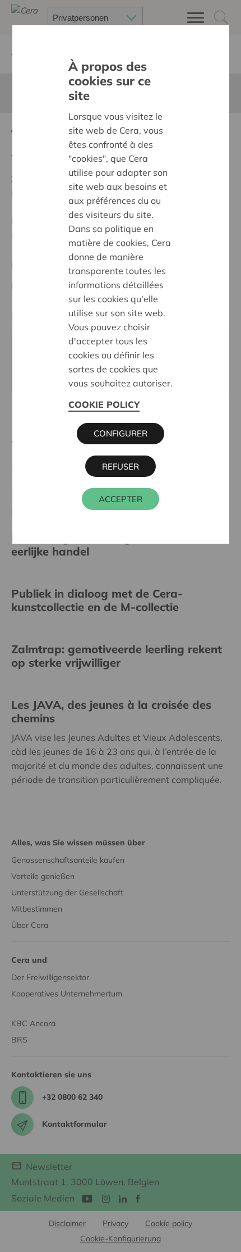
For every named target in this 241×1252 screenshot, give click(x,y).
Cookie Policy (104, 404)
